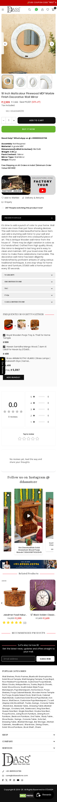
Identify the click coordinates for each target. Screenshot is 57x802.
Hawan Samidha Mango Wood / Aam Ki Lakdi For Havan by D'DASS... (24, 348)
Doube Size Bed (42, 711)
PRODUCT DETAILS (13, 218)
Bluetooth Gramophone (40, 676)
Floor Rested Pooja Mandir (14, 681)
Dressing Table (36, 705)
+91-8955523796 (13, 771)
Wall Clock (37, 695)
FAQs (7, 295)
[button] (40, 396)
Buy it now (28, 129)
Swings (35, 703)
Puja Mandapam (22, 689)
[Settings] (42, 9)
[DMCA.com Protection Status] (28, 796)
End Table (35, 716)
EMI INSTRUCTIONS (13, 282)
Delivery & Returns (34, 197)
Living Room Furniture (26, 713)
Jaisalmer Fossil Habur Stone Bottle (37, 614)
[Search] (29, 9)
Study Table (46, 716)
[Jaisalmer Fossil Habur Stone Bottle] (37, 595)
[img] (13, 412)
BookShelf (19, 703)
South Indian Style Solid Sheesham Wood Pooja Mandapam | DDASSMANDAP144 (29, 548)
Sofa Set (42, 719)
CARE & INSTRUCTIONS (15, 302)
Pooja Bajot (48, 679)
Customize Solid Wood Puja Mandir (31, 697)
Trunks (34, 684)
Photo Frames (21, 676)
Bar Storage (40, 721)
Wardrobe (8, 705)
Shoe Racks (7, 719)
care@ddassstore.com (17, 775)
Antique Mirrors (22, 684)
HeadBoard (17, 724)
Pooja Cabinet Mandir (20, 692)
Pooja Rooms (8, 713)
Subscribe (45, 659)
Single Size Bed (26, 711)
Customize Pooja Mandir (39, 681)
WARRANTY (9, 275)
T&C (6, 288)
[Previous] (5, 44)
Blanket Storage (25, 721)
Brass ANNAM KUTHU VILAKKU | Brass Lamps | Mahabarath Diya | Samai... (26, 360)
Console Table (47, 703)
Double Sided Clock (21, 695)
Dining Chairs (42, 724)
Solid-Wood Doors (11, 687)
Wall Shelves (8, 676)
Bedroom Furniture (20, 716)
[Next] (52, 44)
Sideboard (30, 708)
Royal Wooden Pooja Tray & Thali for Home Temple (26, 336)
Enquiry (8, 202)
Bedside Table (21, 705)
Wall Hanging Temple (32, 679)
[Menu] (2, 9)
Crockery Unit (17, 708)
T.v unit (51, 700)
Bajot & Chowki (45, 684)
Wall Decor (14, 700)
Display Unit (8, 703)
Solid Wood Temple (11, 679)
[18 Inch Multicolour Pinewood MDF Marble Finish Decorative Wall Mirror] (7, 82)
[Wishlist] (47, 9)
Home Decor (37, 689)
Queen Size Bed (9, 711)
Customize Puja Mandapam (33, 700)
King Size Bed (43, 708)
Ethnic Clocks (8, 684)
